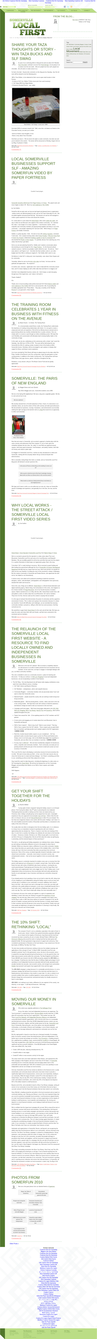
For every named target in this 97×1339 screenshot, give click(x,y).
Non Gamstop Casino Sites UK (48, 1290)
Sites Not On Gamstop (48, 1266)
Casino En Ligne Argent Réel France (48, 1318)
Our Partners (26, 1334)
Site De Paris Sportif (48, 1322)
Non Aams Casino (48, 1275)
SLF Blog (74, 10)
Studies (56, 846)
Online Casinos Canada (48, 1270)
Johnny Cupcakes (48, 234)
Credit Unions (46, 1164)
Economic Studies (27, 1336)
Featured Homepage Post (33, 366)
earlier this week (50, 220)
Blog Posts (23, 37)
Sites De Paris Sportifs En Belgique (48, 1296)
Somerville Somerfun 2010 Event (21, 203)
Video (45, 617)
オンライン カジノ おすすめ (48, 1272)
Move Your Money (31, 710)
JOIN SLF (26, 743)
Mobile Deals (47, 778)
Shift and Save (53, 778)
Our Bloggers (67, 1332)
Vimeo (45, 203)
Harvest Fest (39, 710)
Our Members (48, 10)
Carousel (24, 145)
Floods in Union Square (27, 239)
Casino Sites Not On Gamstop (48, 1285)
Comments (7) (16, 150)
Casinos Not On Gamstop (48, 1249)
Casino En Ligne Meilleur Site (48, 1281)
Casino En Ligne (48, 1316)
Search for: (69, 62)
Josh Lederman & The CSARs (40, 205)
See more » (75, 19)
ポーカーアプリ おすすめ (48, 1325)
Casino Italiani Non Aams (48, 1257)
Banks (41, 1164)
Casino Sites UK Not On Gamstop (48, 1286)
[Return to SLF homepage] (28, 34)
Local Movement (46, 145)
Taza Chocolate (22, 65)
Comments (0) (16, 295)
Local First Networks (21, 1017)
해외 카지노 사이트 (48, 1312)
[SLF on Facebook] (65, 7)
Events (28, 292)
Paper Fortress (37, 203)
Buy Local (25, 1333)
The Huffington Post (45, 1008)
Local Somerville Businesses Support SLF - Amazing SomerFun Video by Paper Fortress (33, 168)
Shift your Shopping (37, 677)
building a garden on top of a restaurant (42, 238)
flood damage (45, 65)
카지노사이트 (48, 1301)
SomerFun (39, 292)
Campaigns (10, 10)
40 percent (30, 863)
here (39, 816)
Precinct (14, 289)
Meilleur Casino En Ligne (48, 1268)
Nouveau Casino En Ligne (48, 1314)
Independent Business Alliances (38, 1017)
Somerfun (53, 1333)
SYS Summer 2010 (35, 910)
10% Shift (55, 708)
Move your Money (21, 1165)
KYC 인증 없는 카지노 (48, 1303)
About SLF (19, 617)
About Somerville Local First (29, 1337)
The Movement (36, 10)
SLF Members (53, 145)
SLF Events (61, 10)
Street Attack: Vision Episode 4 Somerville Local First (26, 553)
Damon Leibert (52, 284)
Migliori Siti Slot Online (48, 1251)
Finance (52, 1164)
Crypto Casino (48, 1292)
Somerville (54, 1060)
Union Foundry (43, 236)
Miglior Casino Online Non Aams (48, 1309)
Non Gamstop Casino (23, 11)
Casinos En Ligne (49, 1324)
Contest (39, 145)
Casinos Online (48, 1261)
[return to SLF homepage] (0, 7)
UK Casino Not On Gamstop (48, 1262)
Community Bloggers (31, 493)
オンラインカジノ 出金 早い (48, 1299)
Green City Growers (18, 238)
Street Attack (35, 220)
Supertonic (52, 1186)
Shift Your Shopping (21, 910)
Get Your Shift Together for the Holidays (31, 795)
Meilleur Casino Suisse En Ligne (49, 1320)
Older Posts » (14, 1243)
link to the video (34, 261)
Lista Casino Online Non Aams (48, 1298)
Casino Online (48, 1294)
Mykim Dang (47, 553)
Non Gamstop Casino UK (48, 1264)
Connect (87, 10)
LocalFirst (45, 1040)
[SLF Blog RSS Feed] (71, 7)
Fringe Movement (29, 589)
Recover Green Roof (54, 236)
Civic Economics (43, 1038)
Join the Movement (27, 1332)
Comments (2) (16, 782)
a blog (40, 409)
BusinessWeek (39, 1013)
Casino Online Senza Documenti (49, 1307)
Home (11, 37)
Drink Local (72, 46)
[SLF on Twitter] (68, 7)
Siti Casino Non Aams (48, 1259)
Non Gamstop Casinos (48, 1279)
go (44, 7)
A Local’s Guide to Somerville (41, 1333)
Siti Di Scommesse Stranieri (48, 1311)
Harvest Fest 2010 (84, 46)
